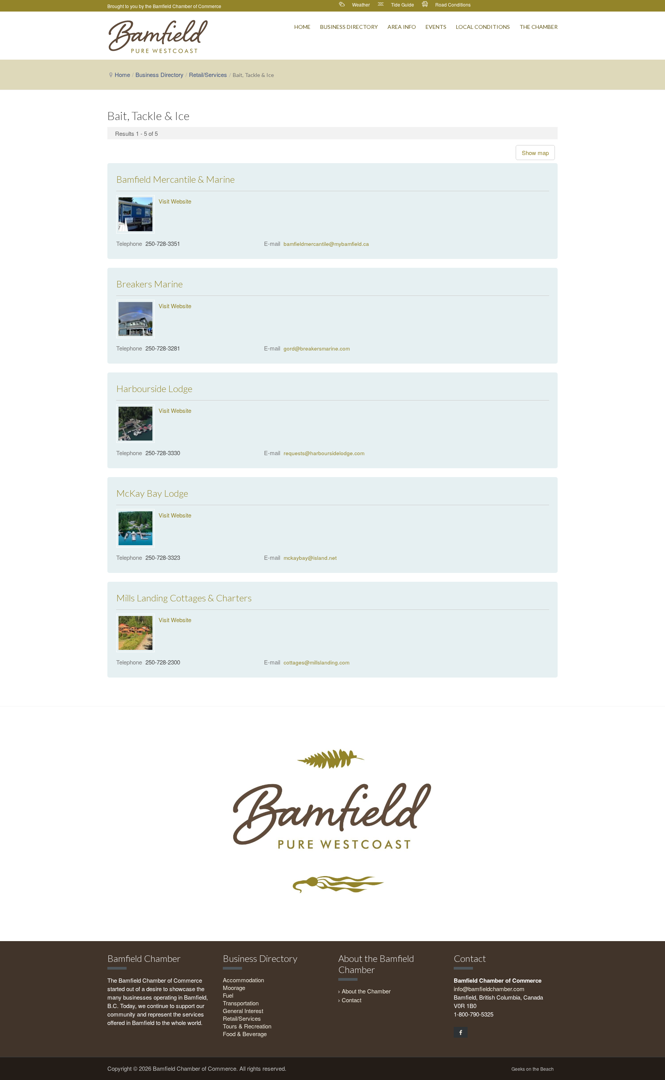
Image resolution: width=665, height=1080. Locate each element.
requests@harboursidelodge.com (324, 453)
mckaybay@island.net (310, 557)
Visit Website (175, 201)
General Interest (243, 1011)
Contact (351, 1000)
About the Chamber (366, 991)
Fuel (228, 995)
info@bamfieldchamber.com (489, 989)
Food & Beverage (245, 1034)
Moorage (234, 987)
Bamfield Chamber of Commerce (187, 6)
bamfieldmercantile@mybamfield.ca (326, 243)
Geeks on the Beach (532, 1068)
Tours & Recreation (247, 1026)
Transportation (241, 1003)
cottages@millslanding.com (316, 662)
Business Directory (159, 74)
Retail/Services (208, 74)
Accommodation (243, 980)
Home (122, 74)
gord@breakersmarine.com (317, 348)
